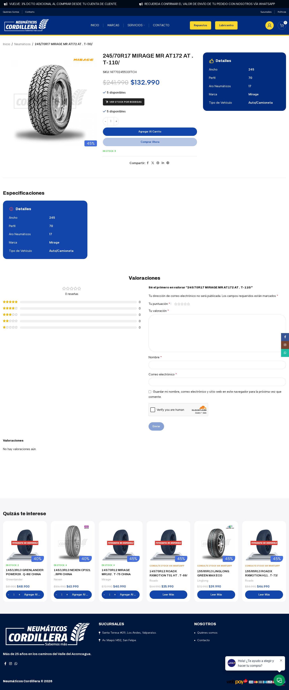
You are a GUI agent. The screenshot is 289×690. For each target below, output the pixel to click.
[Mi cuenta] (269, 25)
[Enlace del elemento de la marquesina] (201, 4)
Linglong (202, 580)
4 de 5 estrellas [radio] (185, 303)
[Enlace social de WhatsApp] (15, 664)
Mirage (106, 579)
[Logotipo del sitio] (26, 25)
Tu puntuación (159, 303)
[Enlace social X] (152, 163)
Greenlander (14, 579)
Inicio (6, 44)
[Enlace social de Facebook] (147, 163)
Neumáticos (22, 44)
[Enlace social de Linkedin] (162, 163)
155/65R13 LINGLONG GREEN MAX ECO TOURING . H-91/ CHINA (214, 575)
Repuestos (200, 25)
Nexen (58, 579)
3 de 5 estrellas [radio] (182, 303)
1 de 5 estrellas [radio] (175, 303)
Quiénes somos (207, 632)
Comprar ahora (150, 141)
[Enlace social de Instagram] (10, 664)
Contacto (203, 640)
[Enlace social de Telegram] (167, 163)
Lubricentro (226, 25)
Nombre (155, 357)
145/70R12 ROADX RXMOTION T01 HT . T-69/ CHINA (168, 575)
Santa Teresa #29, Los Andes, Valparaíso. (129, 632)
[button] (25, 594)
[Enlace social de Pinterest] (157, 163)
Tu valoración (159, 311)
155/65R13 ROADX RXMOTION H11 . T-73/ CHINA (261, 575)
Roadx (154, 580)
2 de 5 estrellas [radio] (179, 303)
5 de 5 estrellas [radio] (188, 303)
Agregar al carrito (149, 131)
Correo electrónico (163, 374)
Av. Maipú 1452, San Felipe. (119, 640)
